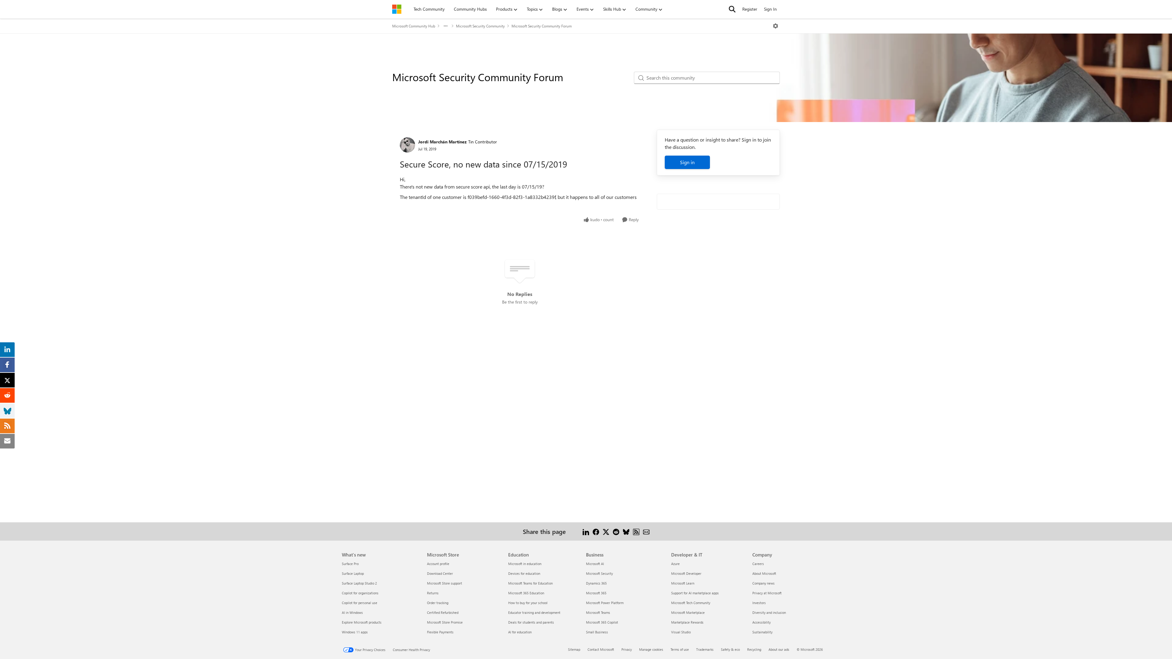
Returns (433, 593)
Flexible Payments (440, 632)
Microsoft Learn (682, 583)
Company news (763, 583)
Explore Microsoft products (362, 622)
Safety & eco (730, 649)
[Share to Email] (646, 531)
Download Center (440, 573)
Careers (758, 563)
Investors (759, 602)
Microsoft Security (599, 573)
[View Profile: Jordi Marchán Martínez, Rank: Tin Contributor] (407, 145)
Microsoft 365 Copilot (602, 622)
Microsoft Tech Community (690, 602)
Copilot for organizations (360, 593)
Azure (675, 563)
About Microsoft (764, 573)
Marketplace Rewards (687, 622)
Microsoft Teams (598, 612)
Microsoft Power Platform (605, 602)
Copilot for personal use (359, 602)
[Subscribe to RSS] (636, 531)
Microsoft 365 (596, 593)
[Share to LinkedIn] (586, 531)
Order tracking (437, 602)
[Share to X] (606, 531)
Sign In (770, 9)
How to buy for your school (528, 602)
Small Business (597, 632)
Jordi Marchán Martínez (442, 142)
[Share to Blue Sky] (626, 531)
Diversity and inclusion (769, 612)
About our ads (779, 649)
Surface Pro (350, 563)
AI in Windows (352, 612)
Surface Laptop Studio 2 (359, 583)
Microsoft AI (595, 563)
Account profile (438, 563)
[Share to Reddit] (616, 531)
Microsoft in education (524, 563)
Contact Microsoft (601, 649)
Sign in (687, 162)
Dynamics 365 (596, 583)
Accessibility (761, 622)
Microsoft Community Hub (413, 25)
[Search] (732, 9)
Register (749, 9)
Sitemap (574, 649)
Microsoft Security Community (480, 25)
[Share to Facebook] (596, 531)
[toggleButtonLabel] (775, 26)
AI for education (520, 632)
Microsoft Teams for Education (530, 583)
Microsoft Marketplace (688, 612)
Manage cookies (651, 649)
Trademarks (705, 649)
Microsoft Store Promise (445, 622)
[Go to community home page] (396, 9)
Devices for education (524, 573)
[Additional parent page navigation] (445, 26)
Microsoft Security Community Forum (542, 25)
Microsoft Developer (686, 573)
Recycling (754, 649)
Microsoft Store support (444, 583)
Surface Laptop (353, 573)
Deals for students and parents (531, 622)
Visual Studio (681, 632)
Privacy (626, 649)
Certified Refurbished (442, 612)
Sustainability (762, 632)
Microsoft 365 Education (526, 593)
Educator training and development (534, 612)
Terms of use (680, 649)
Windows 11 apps (355, 632)
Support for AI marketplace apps (695, 593)
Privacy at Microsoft (767, 593)
